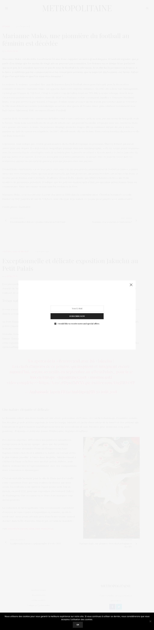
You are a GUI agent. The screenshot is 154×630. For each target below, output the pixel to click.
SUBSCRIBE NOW (77, 316)
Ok (78, 625)
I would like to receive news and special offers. (79, 324)
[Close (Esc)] (131, 285)
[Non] (150, 621)
